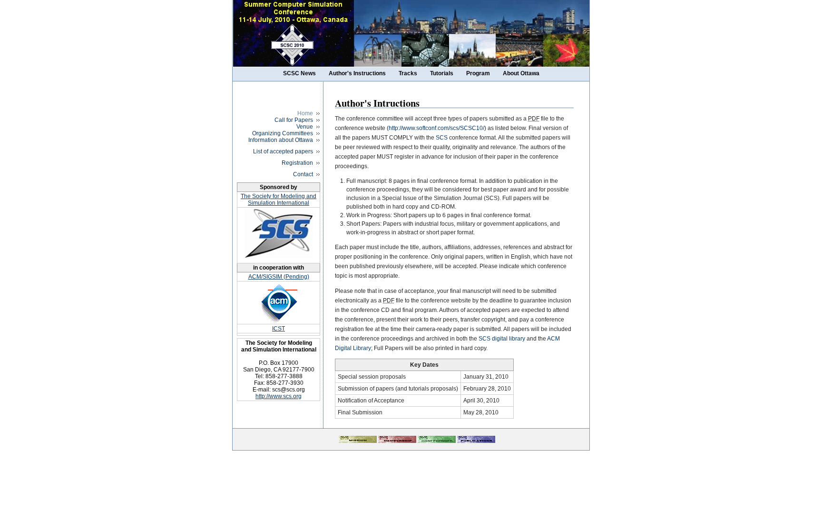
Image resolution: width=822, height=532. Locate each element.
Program (478, 73)
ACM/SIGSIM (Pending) (278, 276)
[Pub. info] (476, 441)
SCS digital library (502, 338)
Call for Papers (293, 120)
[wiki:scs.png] (279, 258)
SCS (442, 137)
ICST (278, 328)
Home (305, 113)
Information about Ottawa (280, 140)
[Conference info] (437, 441)
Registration (297, 163)
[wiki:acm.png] (278, 302)
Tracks (408, 73)
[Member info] (397, 441)
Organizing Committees (282, 133)
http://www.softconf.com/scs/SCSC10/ (436, 128)
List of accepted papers (283, 151)
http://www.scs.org (278, 396)
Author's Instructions (357, 73)
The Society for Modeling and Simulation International (278, 199)
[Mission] (358, 441)
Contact (303, 174)
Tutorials (441, 73)
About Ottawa (521, 73)
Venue (304, 126)
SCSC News (299, 73)
